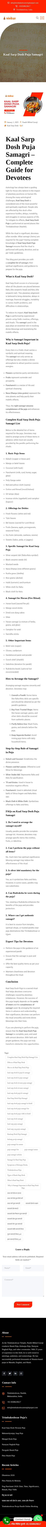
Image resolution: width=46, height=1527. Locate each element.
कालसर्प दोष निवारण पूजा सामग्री (17, 1214)
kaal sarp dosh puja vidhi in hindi (19, 1114)
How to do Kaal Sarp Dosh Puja (18, 1067)
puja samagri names (31, 1150)
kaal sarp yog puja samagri (16, 1129)
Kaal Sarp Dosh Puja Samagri (17, 1098)
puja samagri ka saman (15, 1144)
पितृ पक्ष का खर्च (7, 1495)
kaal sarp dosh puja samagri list (18, 1108)
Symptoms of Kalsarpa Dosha (17, 1165)
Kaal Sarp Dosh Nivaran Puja (13, 1428)
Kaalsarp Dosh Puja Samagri (17, 1134)
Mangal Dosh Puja (9, 1439)
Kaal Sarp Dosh (12, 126)
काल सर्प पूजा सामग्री (13, 1203)
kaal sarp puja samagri (15, 1124)
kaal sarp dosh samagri (15, 1119)
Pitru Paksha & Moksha (11, 1481)
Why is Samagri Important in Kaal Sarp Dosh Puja (23, 1186)
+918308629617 (24, 6)
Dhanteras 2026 (8, 1475)
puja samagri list (13, 1150)
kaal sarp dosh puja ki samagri (17, 1093)
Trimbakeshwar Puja (14, 1170)
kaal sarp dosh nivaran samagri (18, 1088)
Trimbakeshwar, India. (24, 10)
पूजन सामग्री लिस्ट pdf (14, 1234)
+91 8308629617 (14, 1402)
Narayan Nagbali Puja (10, 1444)
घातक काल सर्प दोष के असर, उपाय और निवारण (18, 1501)
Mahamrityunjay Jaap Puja (12, 1433)
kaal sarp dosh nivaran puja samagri (19, 1083)
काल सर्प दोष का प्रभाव (14, 1193)
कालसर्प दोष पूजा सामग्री (14, 1219)
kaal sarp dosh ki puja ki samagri (18, 1073)
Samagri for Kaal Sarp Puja (16, 1160)
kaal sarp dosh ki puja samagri (17, 1078)
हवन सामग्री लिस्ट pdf (14, 1239)
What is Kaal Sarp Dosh (15, 1180)
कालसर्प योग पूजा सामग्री (14, 1224)
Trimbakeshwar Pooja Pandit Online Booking (20, 1506)
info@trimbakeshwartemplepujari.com (24, 3)
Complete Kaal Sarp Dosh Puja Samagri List (22, 1057)
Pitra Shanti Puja (8, 1456)
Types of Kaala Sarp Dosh (16, 1175)
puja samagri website (14, 1155)
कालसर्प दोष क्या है (12, 1208)
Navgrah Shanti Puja (10, 1450)
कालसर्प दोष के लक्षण (32, 1203)
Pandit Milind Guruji (30, 122)
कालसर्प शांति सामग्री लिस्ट (15, 1229)
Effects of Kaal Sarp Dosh (16, 1062)
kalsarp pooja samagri (14, 1139)
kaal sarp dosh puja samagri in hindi (19, 1103)
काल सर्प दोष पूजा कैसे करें (15, 1198)
